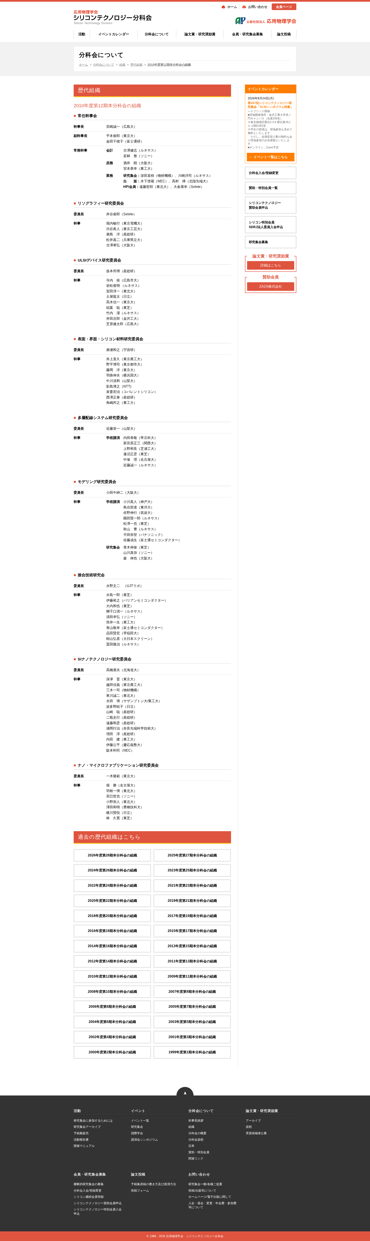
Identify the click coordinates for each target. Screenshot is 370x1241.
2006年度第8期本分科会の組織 (112, 1006)
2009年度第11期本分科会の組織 (192, 976)
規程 (249, 1126)
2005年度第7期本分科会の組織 (192, 1006)
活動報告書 (81, 1139)
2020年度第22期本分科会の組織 (112, 900)
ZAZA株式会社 (270, 286)
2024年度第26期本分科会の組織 (112, 870)
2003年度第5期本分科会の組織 (192, 1022)
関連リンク (195, 1158)
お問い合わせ (257, 7)
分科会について (157, 34)
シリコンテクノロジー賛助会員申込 (265, 205)
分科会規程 (195, 1139)
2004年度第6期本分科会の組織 (112, 1022)
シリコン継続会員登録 (89, 1196)
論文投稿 (284, 34)
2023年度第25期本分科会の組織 (192, 870)
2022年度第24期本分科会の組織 (112, 885)
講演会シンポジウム (144, 1139)
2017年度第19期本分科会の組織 (192, 916)
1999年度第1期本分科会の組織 (192, 1052)
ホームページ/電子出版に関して (209, 1196)
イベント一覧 (140, 1120)
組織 (191, 1126)
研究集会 (137, 1126)
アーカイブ (253, 1120)
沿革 (191, 1145)
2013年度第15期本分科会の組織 (192, 946)
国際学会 (137, 1133)
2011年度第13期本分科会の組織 (192, 961)
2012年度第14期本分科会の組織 (112, 961)
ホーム (232, 7)
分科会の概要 (197, 1133)
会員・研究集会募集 (247, 34)
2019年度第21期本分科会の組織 (192, 900)
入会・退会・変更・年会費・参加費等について (212, 1205)
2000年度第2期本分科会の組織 (112, 1052)
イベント (138, 1111)
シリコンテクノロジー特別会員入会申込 (98, 1211)
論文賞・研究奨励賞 (200, 34)
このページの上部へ (185, 1081)
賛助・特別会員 (198, 1152)
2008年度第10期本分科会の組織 (112, 991)
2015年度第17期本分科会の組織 (192, 931)
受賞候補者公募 (256, 1133)
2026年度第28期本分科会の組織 (112, 855)
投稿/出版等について (202, 1190)
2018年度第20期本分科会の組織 (112, 916)
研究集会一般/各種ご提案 (205, 1184)
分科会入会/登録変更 (264, 173)
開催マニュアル (84, 1145)
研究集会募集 (258, 242)
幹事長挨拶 (195, 1120)
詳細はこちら (270, 265)
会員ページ (284, 7)
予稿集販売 (81, 1133)
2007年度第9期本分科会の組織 (192, 991)
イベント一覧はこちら (271, 157)
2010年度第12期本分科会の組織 (112, 976)
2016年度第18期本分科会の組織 (112, 931)
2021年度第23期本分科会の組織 (192, 885)
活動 (81, 34)
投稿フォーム (140, 1190)
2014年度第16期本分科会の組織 (112, 946)
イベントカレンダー (113, 34)
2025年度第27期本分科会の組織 (192, 855)
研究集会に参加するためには (93, 1120)
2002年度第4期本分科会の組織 (112, 1037)
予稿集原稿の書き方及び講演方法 (153, 1184)
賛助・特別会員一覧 (263, 188)
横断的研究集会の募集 (89, 1184)
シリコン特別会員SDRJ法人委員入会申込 (266, 224)
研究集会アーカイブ (87, 1126)
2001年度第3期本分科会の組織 (192, 1037)
